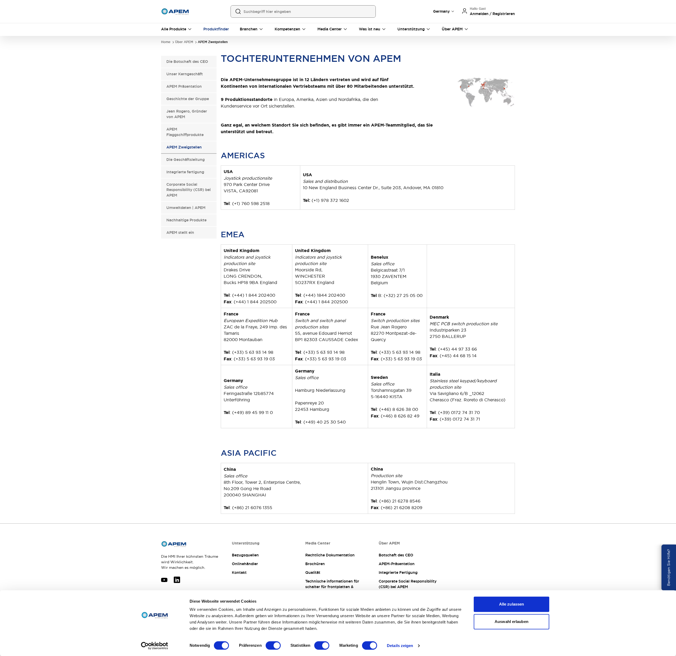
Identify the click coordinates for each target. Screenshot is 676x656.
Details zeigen (400, 645)
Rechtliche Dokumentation (330, 555)
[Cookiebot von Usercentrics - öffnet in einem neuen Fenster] (155, 646)
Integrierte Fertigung (398, 572)
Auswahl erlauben (511, 621)
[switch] (273, 645)
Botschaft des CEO (396, 555)
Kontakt (239, 572)
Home (165, 42)
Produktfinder (216, 29)
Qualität (312, 572)
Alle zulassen (511, 604)
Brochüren (315, 563)
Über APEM (184, 42)
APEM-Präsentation (397, 563)
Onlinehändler (245, 563)
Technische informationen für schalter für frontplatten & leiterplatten (332, 587)
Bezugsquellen (245, 555)
